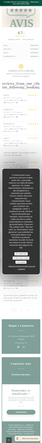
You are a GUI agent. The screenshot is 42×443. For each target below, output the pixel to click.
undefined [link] (21, 269)
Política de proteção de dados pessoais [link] (21, 266)
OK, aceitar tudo (21, 254)
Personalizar (21, 262)
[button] (37, 4)
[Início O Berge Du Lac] (4, 4)
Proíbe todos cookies (21, 258)
